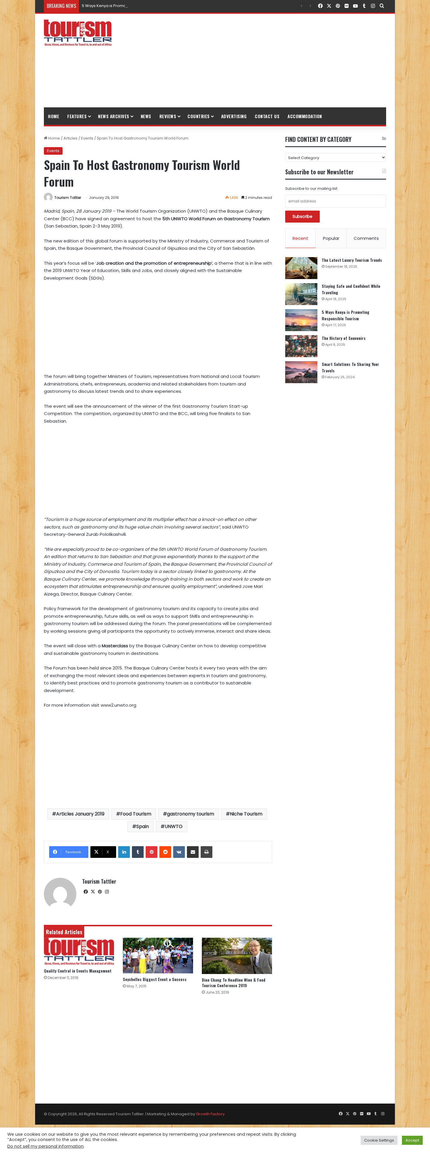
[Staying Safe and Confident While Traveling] (301, 294)
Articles (70, 138)
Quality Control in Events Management (77, 971)
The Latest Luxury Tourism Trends (352, 260)
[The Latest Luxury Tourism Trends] (301, 268)
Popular (331, 238)
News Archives (113, 116)
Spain (142, 826)
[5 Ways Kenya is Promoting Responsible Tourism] (301, 320)
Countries (199, 116)
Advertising (234, 116)
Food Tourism (135, 813)
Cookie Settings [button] (379, 1140)
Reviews (167, 116)
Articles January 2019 (80, 813)
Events (87, 138)
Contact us (267, 116)
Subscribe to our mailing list (311, 188)
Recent (300, 238)
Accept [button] (412, 1140)
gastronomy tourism (190, 813)
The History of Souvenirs (344, 338)
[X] (92, 891)
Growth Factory (210, 1114)
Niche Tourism (246, 813)
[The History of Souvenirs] (301, 346)
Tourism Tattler (67, 197)
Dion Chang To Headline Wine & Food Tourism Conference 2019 (233, 982)
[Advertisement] (273, 60)
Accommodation (305, 116)
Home (53, 116)
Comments (366, 238)
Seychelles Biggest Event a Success (155, 979)
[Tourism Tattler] (77, 33)
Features (77, 116)
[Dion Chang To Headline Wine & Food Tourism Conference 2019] (237, 956)
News (146, 116)
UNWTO (174, 826)
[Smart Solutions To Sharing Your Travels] (301, 372)
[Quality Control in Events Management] (79, 951)
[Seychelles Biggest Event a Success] (158, 955)
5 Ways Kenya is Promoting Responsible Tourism (128, 5)
